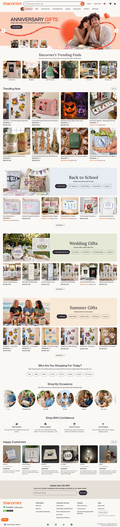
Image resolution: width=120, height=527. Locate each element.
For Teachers (73, 186)
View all (114, 88)
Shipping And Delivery (63, 517)
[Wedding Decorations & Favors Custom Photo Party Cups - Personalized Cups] (108, 272)
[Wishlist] (110, 4)
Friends (70, 374)
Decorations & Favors (62, 252)
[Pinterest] (71, 525)
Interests (86, 9)
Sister (44, 374)
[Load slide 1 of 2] (59, 47)
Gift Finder (95, 9)
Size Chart (59, 514)
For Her (52, 374)
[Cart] (115, 4)
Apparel (67, 9)
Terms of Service (82, 505)
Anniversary (28, 9)
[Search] (82, 4)
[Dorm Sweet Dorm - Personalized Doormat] (12, 206)
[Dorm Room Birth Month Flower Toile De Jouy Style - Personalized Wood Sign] (108, 206)
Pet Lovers (88, 374)
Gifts (36, 9)
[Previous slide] (4, 31)
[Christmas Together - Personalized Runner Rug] (103, 105)
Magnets (62, 316)
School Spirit (97, 186)
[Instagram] (56, 525)
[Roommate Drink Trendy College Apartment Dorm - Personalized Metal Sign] (69, 206)
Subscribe (83, 493)
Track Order (97, 4)
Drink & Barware (57, 9)
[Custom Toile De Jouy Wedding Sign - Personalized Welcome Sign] (50, 272)
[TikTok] (64, 525)
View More (59, 225)
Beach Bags (72, 316)
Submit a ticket (103, 512)
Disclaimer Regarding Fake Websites (85, 512)
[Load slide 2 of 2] (60, 47)
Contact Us (101, 508)
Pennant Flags (85, 186)
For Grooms (85, 252)
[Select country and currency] (105, 4)
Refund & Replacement (63, 511)
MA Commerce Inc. (112, 525)
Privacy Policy (81, 508)
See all (107, 186)
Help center (101, 505)
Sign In (89, 4)
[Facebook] (48, 525)
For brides (75, 252)
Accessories (77, 9)
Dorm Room (61, 186)
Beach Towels (85, 316)
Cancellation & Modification (64, 508)
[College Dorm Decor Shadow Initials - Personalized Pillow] (50, 206)
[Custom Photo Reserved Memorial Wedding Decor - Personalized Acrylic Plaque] (89, 272)
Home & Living (45, 9)
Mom (36, 374)
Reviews (38, 508)
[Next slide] (116, 31)
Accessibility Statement (43, 511)
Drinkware (96, 316)
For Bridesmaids (98, 252)
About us (38, 505)
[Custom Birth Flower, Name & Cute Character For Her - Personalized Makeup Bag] (45, 105)
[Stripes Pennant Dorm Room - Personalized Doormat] (31, 206)
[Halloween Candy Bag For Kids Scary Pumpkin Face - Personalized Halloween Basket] (74, 105)
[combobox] (54, 3)
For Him (61, 374)
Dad (29, 374)
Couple (79, 374)
